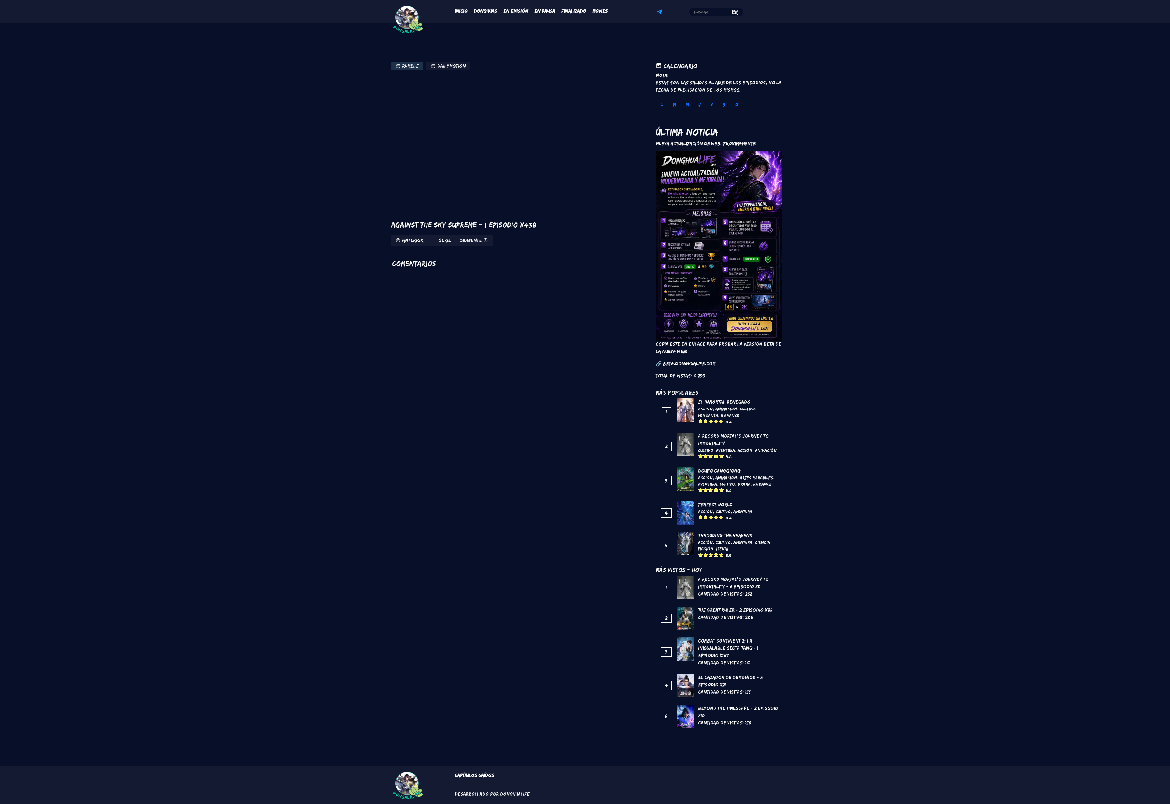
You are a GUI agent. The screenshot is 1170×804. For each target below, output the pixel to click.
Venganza (708, 415)
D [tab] (736, 104)
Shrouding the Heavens (725, 535)
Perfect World (715, 504)
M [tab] (674, 104)
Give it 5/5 (721, 421)
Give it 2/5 (705, 421)
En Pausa (544, 11)
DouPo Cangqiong (719, 470)
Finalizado (573, 11)
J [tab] (699, 104)
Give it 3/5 (711, 421)
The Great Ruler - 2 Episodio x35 (735, 610)
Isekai (722, 548)
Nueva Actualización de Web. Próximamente (706, 143)
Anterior (412, 240)
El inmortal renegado (724, 402)
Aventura (725, 450)
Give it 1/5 (700, 421)
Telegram (660, 12)
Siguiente (471, 240)
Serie (445, 240)
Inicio (461, 11)
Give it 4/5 (716, 421)
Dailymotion (451, 66)
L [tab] (662, 104)
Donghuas (485, 11)
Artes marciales (756, 477)
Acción (705, 408)
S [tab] (724, 104)
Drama (744, 484)
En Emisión (515, 11)
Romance (730, 415)
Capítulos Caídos (474, 775)
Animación (726, 408)
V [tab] (712, 104)
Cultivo (747, 408)
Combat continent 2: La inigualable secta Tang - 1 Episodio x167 (728, 648)
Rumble (410, 66)
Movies (600, 11)
